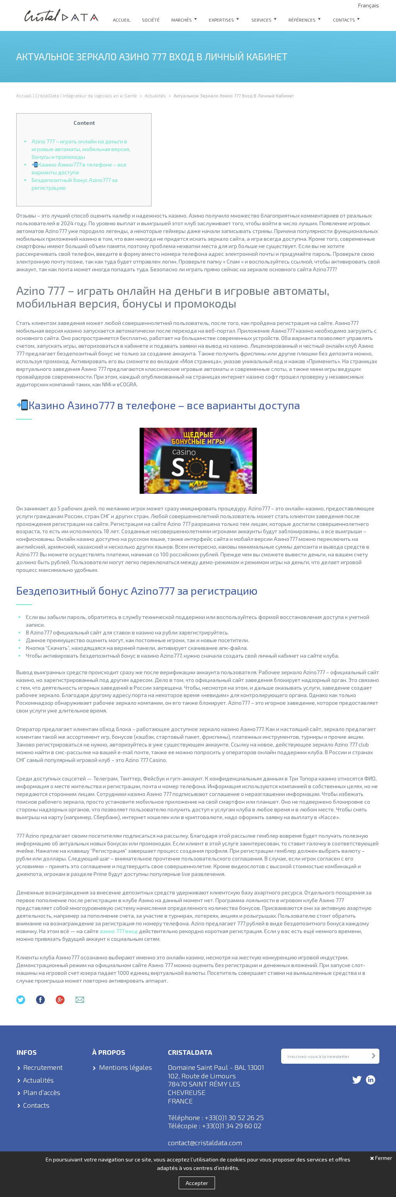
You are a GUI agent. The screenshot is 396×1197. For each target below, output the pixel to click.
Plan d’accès (41, 1092)
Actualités (155, 95)
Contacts (36, 1105)
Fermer (383, 1158)
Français (368, 5)
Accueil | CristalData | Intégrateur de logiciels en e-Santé (76, 95)
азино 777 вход (119, 931)
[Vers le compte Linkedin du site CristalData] (371, 1080)
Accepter (197, 1183)
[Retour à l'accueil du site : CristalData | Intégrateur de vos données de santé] (62, 15)
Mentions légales (125, 1067)
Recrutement (43, 1067)
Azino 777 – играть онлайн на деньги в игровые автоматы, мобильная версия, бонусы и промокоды (81, 149)
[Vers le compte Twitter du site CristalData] (357, 1080)
